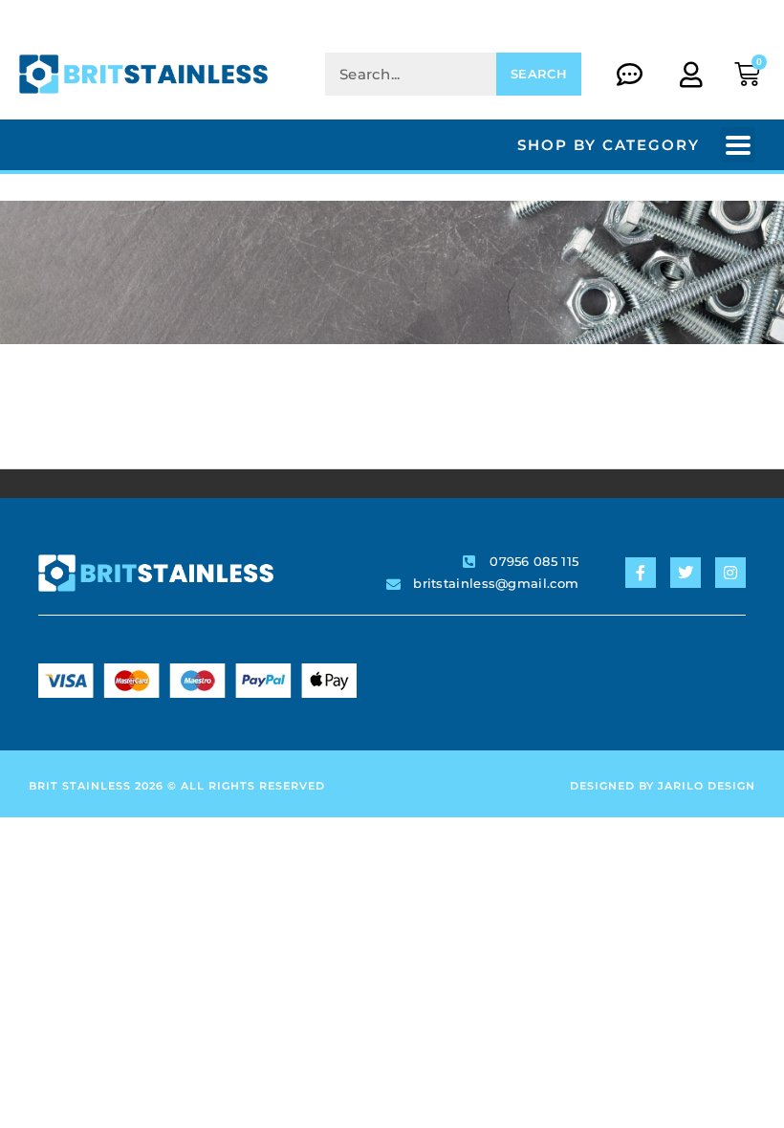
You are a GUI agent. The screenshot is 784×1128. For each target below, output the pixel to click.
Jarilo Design (706, 785)
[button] (737, 145)
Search (539, 73)
